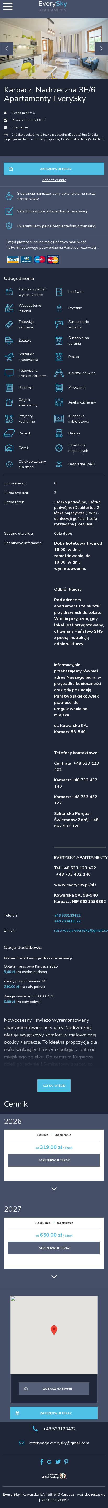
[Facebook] (42, 1462)
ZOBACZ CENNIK (54, 180)
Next (101, 48)
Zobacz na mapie (57, 1389)
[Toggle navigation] (8, 6)
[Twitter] (58, 1462)
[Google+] (50, 1462)
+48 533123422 (59, 1429)
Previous (6, 48)
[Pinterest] (66, 1462)
